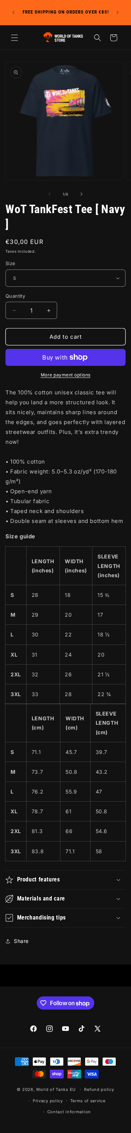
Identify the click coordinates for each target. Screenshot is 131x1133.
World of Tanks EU (56, 1089)
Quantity (15, 296)
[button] (15, 38)
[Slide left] (49, 194)
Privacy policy (48, 1100)
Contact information (69, 1111)
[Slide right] (82, 194)
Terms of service (88, 1100)
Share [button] (21, 941)
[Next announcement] (118, 12)
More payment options (66, 375)
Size (10, 263)
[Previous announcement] (13, 12)
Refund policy (99, 1089)
